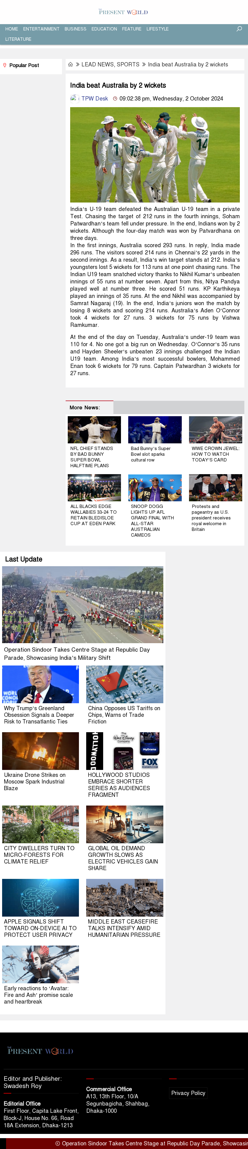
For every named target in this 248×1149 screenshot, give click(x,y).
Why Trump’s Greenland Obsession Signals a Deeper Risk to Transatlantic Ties (39, 715)
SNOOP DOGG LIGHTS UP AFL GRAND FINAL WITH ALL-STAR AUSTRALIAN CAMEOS (152, 521)
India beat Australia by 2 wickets (188, 64)
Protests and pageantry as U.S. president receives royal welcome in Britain (211, 518)
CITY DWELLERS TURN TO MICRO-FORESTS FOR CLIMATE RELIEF (39, 855)
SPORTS (128, 64)
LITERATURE (18, 39)
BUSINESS (75, 29)
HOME (11, 29)
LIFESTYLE (158, 29)
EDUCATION (104, 29)
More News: (85, 407)
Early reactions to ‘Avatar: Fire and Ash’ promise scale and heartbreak (38, 995)
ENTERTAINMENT (41, 29)
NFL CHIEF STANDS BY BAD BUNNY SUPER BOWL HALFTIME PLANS (91, 457)
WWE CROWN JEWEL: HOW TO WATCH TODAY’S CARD (216, 454)
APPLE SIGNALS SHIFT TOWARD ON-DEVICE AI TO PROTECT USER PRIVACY (40, 928)
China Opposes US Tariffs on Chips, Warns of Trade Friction (124, 715)
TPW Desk (94, 98)
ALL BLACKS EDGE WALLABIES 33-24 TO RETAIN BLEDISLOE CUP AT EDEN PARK (93, 515)
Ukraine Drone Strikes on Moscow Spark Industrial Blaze (35, 782)
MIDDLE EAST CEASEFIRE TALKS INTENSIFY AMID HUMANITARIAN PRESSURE (124, 928)
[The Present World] (124, 11)
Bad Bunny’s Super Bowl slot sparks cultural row (151, 454)
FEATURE (132, 29)
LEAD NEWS (98, 64)
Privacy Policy (188, 1093)
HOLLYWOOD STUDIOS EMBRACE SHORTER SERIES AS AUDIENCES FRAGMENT (119, 785)
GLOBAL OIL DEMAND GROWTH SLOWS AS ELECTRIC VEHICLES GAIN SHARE (123, 858)
